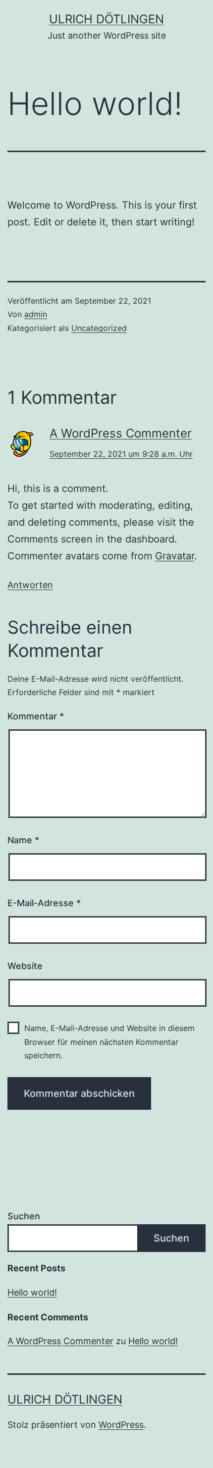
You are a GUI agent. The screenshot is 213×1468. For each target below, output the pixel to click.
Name (23, 840)
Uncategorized (99, 328)
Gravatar (174, 556)
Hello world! (32, 1292)
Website (25, 966)
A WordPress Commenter (121, 433)
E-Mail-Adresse (44, 903)
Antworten (30, 585)
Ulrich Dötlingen (106, 19)
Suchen (23, 1216)
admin (35, 314)
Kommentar (35, 716)
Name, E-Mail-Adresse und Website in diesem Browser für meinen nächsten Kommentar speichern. (109, 1041)
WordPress (121, 1424)
